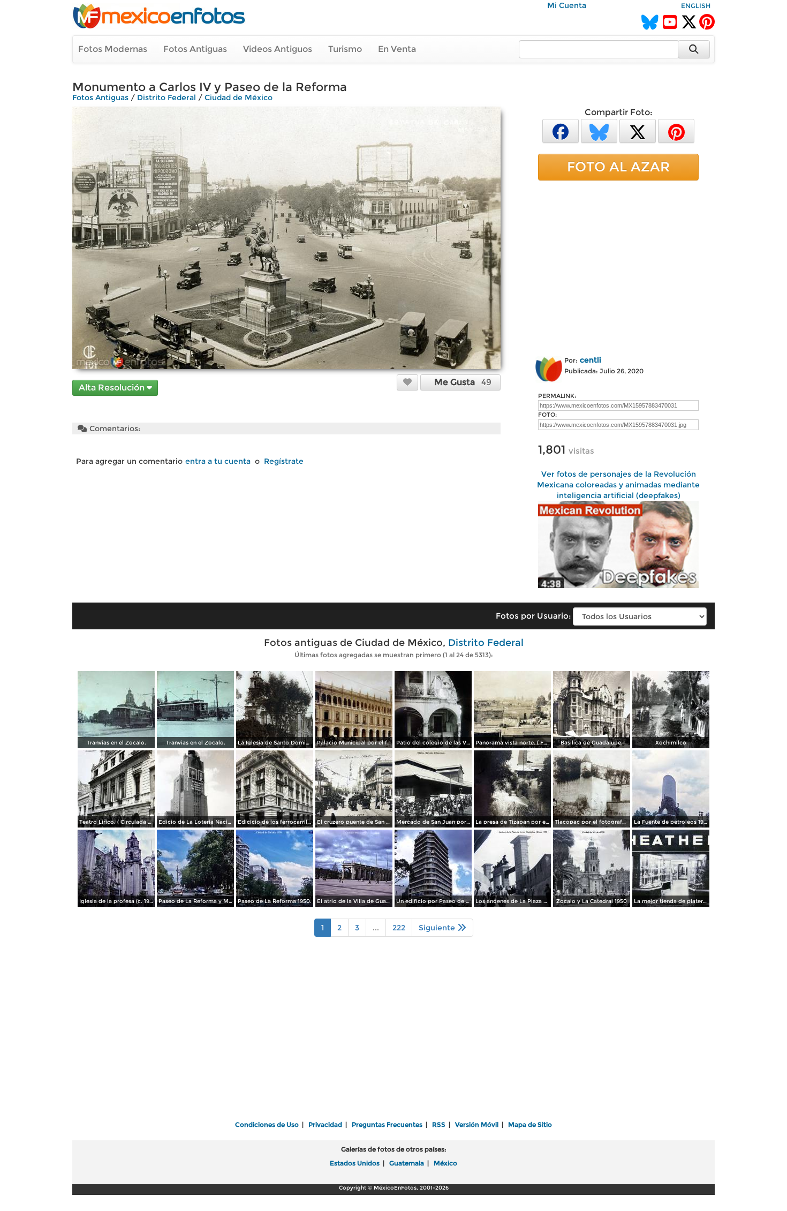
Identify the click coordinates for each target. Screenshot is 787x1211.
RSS (438, 1124)
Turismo (345, 49)
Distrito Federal (166, 97)
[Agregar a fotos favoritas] (407, 382)
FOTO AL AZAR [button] (618, 167)
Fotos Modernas (112, 49)
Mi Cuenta (566, 5)
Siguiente (438, 927)
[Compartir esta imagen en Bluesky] (599, 130)
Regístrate (284, 461)
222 (398, 927)
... (376, 927)
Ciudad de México (239, 97)
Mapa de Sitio (530, 1124)
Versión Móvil (476, 1124)
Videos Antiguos (277, 49)
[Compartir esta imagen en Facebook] (560, 130)
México (445, 1163)
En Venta (397, 49)
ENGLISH (695, 6)
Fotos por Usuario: (533, 616)
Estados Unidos (355, 1163)
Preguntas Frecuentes (387, 1124)
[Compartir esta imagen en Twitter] (637, 130)
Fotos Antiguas (195, 49)
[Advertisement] (618, 266)
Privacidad (325, 1124)
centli (590, 360)
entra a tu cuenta (218, 461)
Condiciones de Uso (267, 1124)
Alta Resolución (113, 387)
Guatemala (406, 1163)
